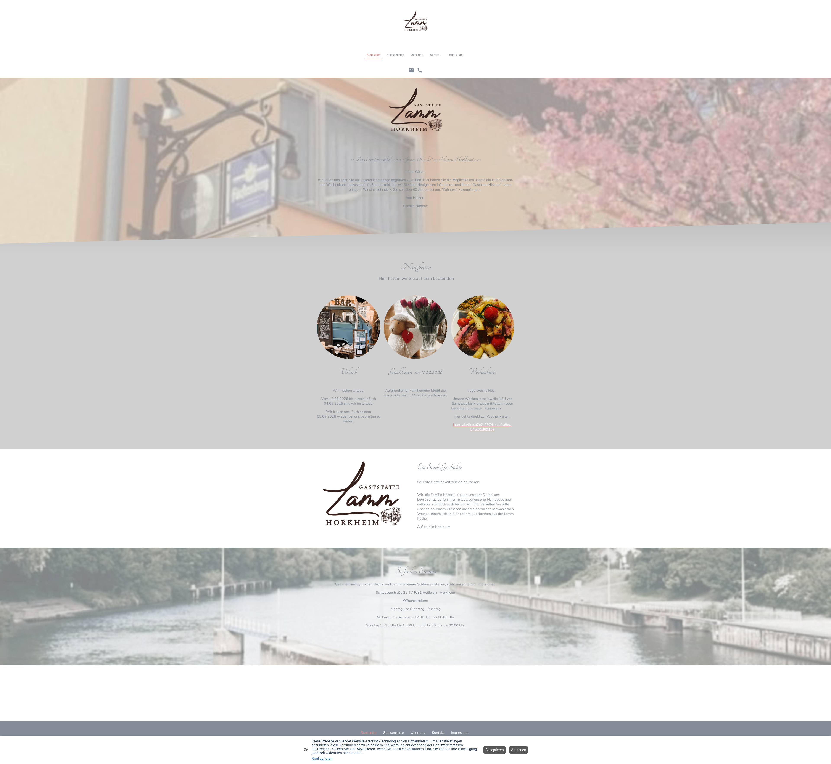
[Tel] (419, 70)
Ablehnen (518, 750)
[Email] (411, 70)
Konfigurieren (322, 758)
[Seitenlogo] (415, 23)
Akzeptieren (494, 750)
